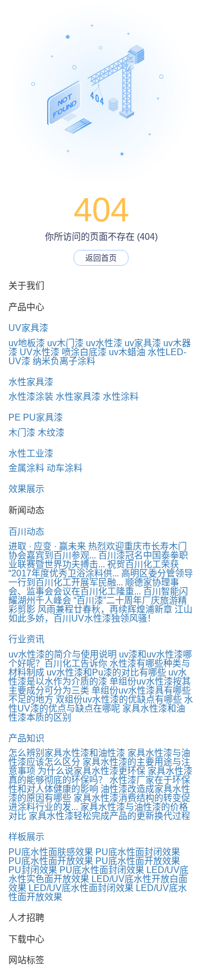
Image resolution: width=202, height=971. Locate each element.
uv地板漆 (26, 343)
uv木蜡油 (127, 352)
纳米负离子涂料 (64, 361)
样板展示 (26, 837)
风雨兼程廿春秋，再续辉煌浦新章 (105, 609)
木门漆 (21, 432)
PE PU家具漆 (35, 417)
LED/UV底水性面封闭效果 (81, 888)
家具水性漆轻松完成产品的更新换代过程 (109, 816)
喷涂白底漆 (84, 352)
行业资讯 (26, 639)
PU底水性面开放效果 (50, 861)
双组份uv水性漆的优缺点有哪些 (119, 699)
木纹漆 (51, 432)
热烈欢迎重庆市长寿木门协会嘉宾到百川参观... (97, 551)
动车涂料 (64, 468)
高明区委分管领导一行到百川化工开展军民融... (100, 578)
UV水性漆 (39, 352)
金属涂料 (26, 468)
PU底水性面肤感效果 (50, 852)
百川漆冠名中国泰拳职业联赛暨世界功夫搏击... (98, 560)
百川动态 (26, 531)
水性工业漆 (30, 453)
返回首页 (101, 257)
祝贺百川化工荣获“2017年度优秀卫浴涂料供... (93, 569)
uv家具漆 (143, 343)
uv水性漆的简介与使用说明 (62, 654)
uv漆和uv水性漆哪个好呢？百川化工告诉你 (100, 659)
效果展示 (26, 489)
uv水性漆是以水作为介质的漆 (97, 677)
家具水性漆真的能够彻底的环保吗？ (100, 775)
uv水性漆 (104, 343)
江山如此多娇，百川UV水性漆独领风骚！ (100, 614)
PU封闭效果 (32, 870)
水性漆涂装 (30, 396)
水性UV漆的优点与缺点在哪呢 (100, 704)
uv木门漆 (65, 343)
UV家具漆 (28, 328)
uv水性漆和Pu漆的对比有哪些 (106, 672)
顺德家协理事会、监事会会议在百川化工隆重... (93, 587)
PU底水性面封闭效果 (137, 852)
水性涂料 (121, 396)
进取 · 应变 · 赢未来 (47, 546)
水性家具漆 (30, 382)
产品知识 (26, 738)
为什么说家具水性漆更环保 (91, 771)
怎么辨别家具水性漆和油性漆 (66, 753)
